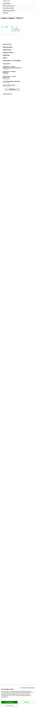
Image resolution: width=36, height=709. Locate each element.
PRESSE (5, 13)
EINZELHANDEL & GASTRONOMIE (12, 60)
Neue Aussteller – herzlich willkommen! (9, 77)
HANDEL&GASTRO (9, 10)
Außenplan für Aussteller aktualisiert (9, 72)
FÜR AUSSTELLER (9, 6)
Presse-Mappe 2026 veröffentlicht (11, 81)
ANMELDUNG (6, 55)
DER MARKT (7, 3)
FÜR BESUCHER (8, 8)
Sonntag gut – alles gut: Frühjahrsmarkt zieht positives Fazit (12, 67)
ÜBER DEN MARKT (8, 47)
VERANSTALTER (7, 50)
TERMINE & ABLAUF (8, 52)
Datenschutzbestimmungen (27, 687)
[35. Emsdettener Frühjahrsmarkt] (16, 30)
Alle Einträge (12, 89)
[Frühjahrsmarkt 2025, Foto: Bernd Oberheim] (6, 30)
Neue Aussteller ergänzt (9, 85)
